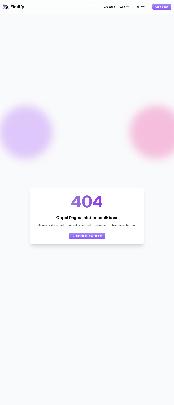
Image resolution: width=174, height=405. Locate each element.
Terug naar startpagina (89, 235)
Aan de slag (162, 6)
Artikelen (109, 6)
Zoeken (124, 6)
